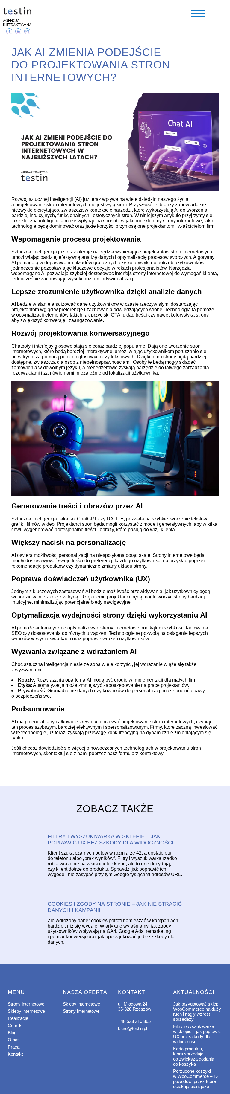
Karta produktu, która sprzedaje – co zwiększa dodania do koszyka (193, 1056)
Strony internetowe (26, 1003)
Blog (12, 1032)
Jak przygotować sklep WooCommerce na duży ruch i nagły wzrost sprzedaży (197, 1011)
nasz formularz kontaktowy (134, 753)
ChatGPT (86, 518)
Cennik (15, 1025)
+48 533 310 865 (134, 1021)
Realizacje (18, 1018)
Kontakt (15, 1054)
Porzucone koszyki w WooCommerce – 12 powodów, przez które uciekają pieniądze (195, 1079)
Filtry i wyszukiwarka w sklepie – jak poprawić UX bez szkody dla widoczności (197, 1034)
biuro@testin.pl (132, 1028)
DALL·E (114, 518)
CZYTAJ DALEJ (115, 826)
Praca (13, 1046)
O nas (14, 1039)
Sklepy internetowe (26, 1011)
